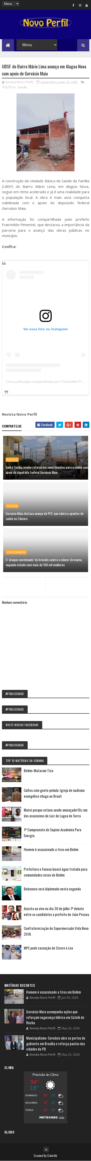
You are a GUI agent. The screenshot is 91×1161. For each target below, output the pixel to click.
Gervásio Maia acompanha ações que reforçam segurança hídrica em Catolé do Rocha (55, 1017)
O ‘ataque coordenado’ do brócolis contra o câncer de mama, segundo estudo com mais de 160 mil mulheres (44, 562)
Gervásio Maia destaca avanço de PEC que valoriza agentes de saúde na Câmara (44, 516)
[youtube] (86, 5)
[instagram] (80, 5)
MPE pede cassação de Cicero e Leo (48, 948)
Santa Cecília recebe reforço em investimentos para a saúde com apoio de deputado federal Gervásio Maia (47, 470)
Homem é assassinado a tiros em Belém (51, 849)
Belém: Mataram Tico (38, 770)
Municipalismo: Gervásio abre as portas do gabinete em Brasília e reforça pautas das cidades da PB (55, 1043)
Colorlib (52, 1155)
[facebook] (73, 5)
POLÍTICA (8, 87)
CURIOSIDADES (16, 552)
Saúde (22, 87)
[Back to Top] (46, 1149)
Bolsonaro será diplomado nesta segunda (52, 888)
